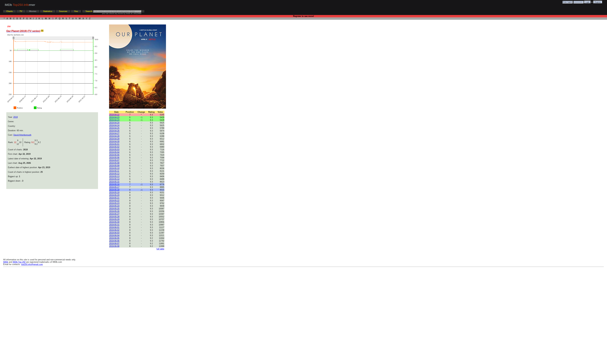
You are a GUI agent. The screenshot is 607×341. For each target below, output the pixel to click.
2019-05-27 (114, 214)
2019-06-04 (114, 235)
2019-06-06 (114, 241)
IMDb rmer (20, 4)
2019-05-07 (114, 160)
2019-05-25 (114, 208)
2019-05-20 (114, 195)
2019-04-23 (114, 117)
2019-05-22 (114, 200)
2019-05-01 (114, 144)
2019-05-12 (114, 174)
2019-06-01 (114, 227)
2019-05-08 (114, 163)
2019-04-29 (114, 139)
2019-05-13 (114, 176)
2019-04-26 (114, 131)
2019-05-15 (114, 182)
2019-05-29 (114, 219)
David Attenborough (22, 135)
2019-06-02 (114, 230)
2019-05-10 (114, 168)
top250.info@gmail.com (32, 264)
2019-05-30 (114, 222)
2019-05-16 (114, 184)
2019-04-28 (114, 136)
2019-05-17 (114, 187)
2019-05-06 (114, 157)
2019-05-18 (114, 190)
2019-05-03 (114, 149)
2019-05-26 (114, 211)
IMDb (5, 262)
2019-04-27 (114, 133)
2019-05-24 (114, 206)
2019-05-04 (114, 152)
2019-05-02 (114, 147)
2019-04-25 (114, 128)
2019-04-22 (114, 115)
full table (160, 249)
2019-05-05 (114, 155)
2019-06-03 (114, 233)
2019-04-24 (114, 123)
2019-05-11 (114, 171)
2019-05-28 (114, 216)
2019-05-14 (114, 179)
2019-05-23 (114, 203)
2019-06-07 (114, 243)
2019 (15, 117)
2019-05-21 (114, 198)
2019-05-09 (114, 166)
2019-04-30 (114, 141)
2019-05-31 (114, 225)
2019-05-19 (114, 192)
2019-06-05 (114, 238)
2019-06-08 (114, 246)
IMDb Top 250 (19, 262)
